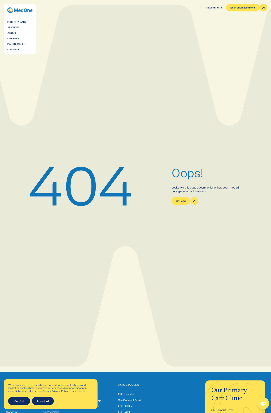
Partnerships (16, 44)
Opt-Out (19, 401)
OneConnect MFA (129, 400)
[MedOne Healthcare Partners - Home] (20, 10)
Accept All (43, 401)
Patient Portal (214, 7)
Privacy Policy (60, 391)
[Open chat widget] (263, 403)
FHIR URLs (125, 406)
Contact (13, 49)
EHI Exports (126, 394)
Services (13, 27)
